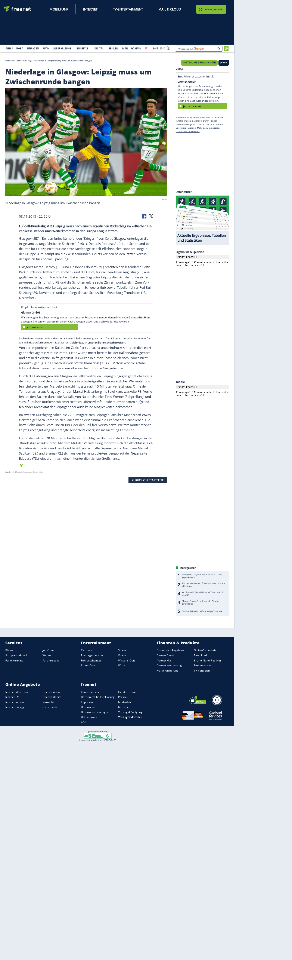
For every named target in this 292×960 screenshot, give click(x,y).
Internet (90, 9)
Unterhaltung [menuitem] (62, 48)
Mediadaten (125, 702)
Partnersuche (51, 660)
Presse (122, 696)
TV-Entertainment (128, 9)
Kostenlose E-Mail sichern (199, 62)
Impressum (88, 702)
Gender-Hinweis (128, 691)
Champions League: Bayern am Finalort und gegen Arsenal (202, 575)
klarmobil (49, 702)
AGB (84, 722)
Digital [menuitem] (99, 48)
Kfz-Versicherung (167, 670)
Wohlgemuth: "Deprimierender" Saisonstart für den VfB (203, 593)
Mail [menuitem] (125, 48)
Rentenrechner (203, 665)
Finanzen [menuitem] (33, 48)
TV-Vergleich (202, 670)
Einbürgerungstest (93, 655)
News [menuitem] (9, 48)
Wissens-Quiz (126, 660)
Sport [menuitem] (19, 48)
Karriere (123, 707)
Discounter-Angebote (170, 650)
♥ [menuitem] (146, 48)
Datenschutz (89, 707)
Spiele (122, 650)
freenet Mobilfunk (16, 691)
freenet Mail (164, 660)
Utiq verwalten (90, 717)
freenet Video (51, 691)
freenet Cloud (165, 655)
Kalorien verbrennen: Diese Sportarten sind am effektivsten (203, 584)
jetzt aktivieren (35, 326)
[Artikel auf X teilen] (151, 215)
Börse (9, 650)
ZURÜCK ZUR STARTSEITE (148, 480)
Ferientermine (14, 660)
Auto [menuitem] (46, 48)
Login (223, 62)
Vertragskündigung (130, 712)
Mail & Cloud (169, 9)
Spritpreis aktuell (16, 655)
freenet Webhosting (169, 665)
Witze (121, 665)
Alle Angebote (214, 9)
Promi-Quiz (88, 665)
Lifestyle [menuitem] (82, 48)
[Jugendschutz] (98, 735)
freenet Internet (15, 702)
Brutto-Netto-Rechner (207, 660)
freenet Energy (14, 707)
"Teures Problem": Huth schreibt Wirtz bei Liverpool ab (200, 602)
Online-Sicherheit (205, 650)
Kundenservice (90, 691)
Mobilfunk (59, 9)
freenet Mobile (52, 696)
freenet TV (12, 696)
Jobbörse (48, 650)
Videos (122, 655)
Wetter (47, 655)
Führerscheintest (92, 660)
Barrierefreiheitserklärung (98, 696)
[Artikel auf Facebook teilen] (144, 215)
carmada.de (50, 707)
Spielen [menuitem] (113, 48)
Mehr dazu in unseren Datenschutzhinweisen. (98, 342)
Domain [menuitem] (136, 48)
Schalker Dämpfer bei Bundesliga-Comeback (202, 611)
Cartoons (87, 650)
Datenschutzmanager (94, 712)
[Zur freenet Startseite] (18, 8)
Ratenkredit (201, 655)
